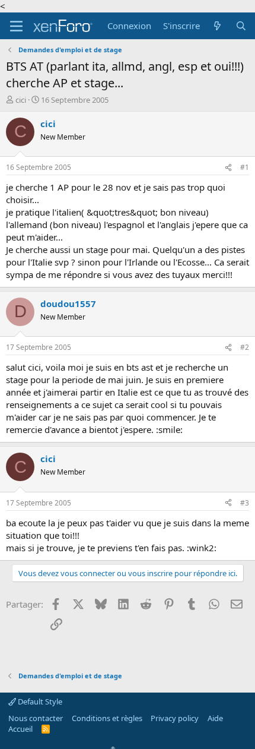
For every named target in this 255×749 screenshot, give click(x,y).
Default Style (39, 701)
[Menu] (16, 26)
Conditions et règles (107, 718)
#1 (244, 167)
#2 (244, 347)
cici (20, 99)
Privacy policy (175, 718)
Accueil (20, 728)
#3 (244, 503)
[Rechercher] (241, 26)
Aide (215, 718)
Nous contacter (35, 718)
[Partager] (228, 168)
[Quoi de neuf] (217, 26)
